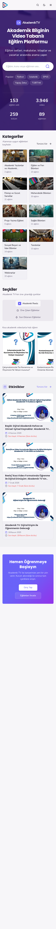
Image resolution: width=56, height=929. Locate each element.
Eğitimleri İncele (28, 595)
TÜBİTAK (36, 82)
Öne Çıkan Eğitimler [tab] (30, 310)
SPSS (45, 76)
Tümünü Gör (42, 144)
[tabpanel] (28, 349)
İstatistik (33, 76)
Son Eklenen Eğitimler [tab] (30, 317)
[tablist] (28, 310)
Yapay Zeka (21, 82)
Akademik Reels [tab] (30, 303)
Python (20, 76)
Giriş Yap (28, 587)
